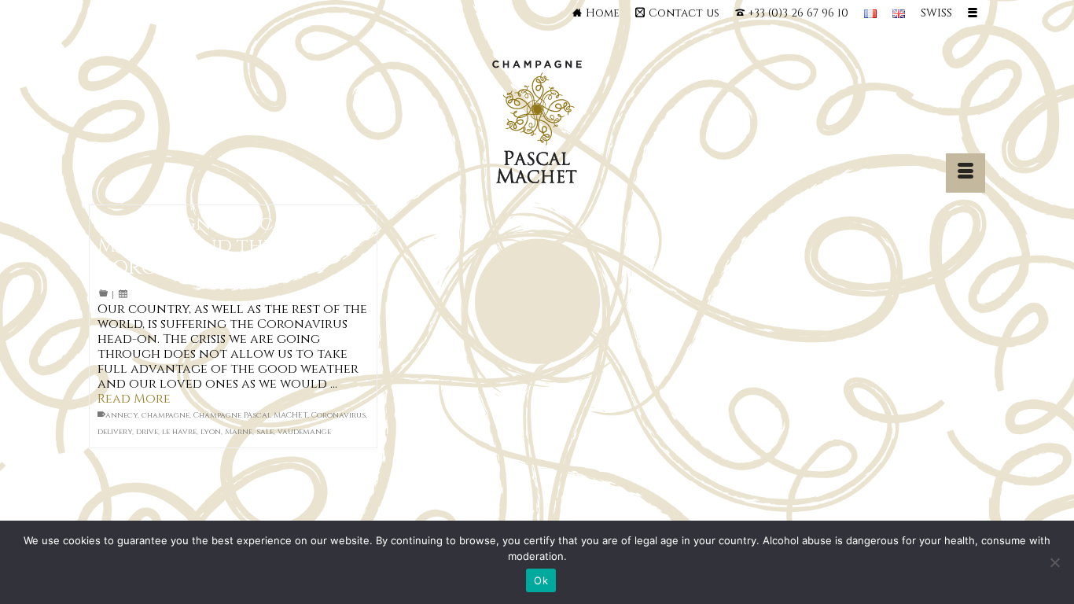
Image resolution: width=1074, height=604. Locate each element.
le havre (179, 431)
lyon (210, 431)
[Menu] (965, 173)
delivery (114, 431)
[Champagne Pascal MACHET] (537, 126)
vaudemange (304, 431)
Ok (541, 580)
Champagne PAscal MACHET (250, 415)
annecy (121, 415)
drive (147, 431)
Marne (238, 431)
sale (265, 431)
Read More (134, 398)
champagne (165, 415)
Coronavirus (338, 415)
